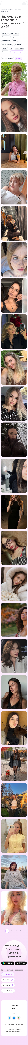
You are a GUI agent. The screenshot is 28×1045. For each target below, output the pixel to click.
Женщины (18, 9)
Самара (4, 48)
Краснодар (5, 52)
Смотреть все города (17, 52)
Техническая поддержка (14, 1027)
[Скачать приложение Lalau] (7, 963)
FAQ (14, 1013)
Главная (3, 9)
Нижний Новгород (7, 44)
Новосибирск (5, 37)
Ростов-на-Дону (19, 48)
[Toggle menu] (24, 4)
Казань (15, 40)
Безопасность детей (14, 1034)
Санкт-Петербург (14, 33)
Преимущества (14, 1005)
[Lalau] (5, 4)
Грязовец (10, 9)
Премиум (14, 1008)
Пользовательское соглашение (14, 1031)
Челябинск (18, 44)
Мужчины (10, 58)
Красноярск (16, 37)
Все (3, 58)
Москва (4, 33)
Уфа (11, 48)
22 (21, 931)
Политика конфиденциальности (14, 1029)
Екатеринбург (6, 40)
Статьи (14, 1011)
